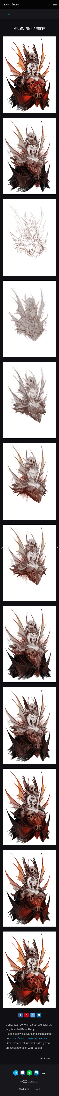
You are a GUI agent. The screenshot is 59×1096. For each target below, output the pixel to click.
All (9, 14)
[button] (45, 1058)
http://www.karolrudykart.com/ (30, 1038)
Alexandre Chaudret (11, 4)
